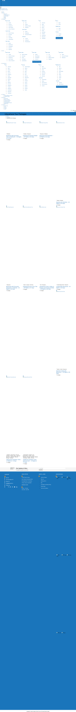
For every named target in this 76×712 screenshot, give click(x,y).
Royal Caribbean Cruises (8, 95)
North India (8, 52)
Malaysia (9, 82)
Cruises (3, 94)
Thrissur (5, 107)
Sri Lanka (9, 83)
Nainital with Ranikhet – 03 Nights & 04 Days (63, 202)
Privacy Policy (43, 486)
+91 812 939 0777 (5, 3)
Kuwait (60, 77)
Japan (9, 80)
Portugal (26, 80)
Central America (44, 84)
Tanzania (43, 74)
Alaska (43, 81)
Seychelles (43, 72)
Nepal (43, 24)
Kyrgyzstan (43, 36)
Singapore (9, 88)
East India (34, 52)
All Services (6, 98)
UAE (59, 66)
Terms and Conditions (44, 488)
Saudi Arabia (61, 71)
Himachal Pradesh (12, 56)
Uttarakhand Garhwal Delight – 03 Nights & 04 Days (30, 136)
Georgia (60, 33)
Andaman (10, 47)
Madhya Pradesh (28, 25)
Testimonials (6, 15)
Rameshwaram (27, 41)
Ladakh (10, 22)
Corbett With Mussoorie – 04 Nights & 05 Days (63, 287)
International (4, 63)
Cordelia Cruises (7, 96)
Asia (6, 64)
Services (3, 97)
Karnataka (10, 34)
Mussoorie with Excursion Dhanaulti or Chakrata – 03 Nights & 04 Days (13, 288)
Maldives (9, 79)
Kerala (10, 36)
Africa (40, 64)
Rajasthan (27, 27)
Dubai (59, 28)
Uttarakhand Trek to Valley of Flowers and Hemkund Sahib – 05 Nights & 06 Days (47, 288)
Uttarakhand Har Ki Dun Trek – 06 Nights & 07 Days (30, 287)
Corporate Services (7, 100)
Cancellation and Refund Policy (46, 484)
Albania (26, 68)
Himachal (10, 24)
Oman (60, 69)
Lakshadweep (11, 39)
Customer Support (44, 477)
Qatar (60, 72)
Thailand (43, 33)
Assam (26, 31)
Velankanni (27, 40)
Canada (43, 85)
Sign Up (3, 5)
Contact (3, 104)
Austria (26, 79)
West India (48, 52)
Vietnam (43, 25)
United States (44, 79)
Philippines (9, 85)
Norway (26, 85)
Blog (5, 17)
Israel (59, 29)
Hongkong (9, 74)
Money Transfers (7, 99)
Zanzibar (43, 71)
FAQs (5, 18)
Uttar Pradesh (11, 27)
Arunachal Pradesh (28, 34)
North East (61, 52)
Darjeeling (10, 49)
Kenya (60, 24)
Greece (26, 82)
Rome (26, 72)
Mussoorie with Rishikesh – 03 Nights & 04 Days (46, 136)
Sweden (26, 86)
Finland (26, 83)
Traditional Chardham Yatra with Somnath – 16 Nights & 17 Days (30, 461)
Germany (26, 76)
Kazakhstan (44, 35)
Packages (3, 19)
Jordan (60, 76)
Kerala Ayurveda (7, 101)
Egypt (59, 22)
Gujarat (26, 24)
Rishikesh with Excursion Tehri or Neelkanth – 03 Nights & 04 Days (13, 137)
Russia (43, 30)
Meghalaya (27, 33)
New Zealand (61, 84)
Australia (60, 82)
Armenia (43, 29)
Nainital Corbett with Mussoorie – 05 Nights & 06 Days (63, 372)
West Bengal (11, 44)
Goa (26, 22)
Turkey (26, 69)
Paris (25, 74)
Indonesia (43, 22)
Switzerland (27, 77)
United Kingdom (27, 66)
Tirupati (26, 38)
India (3, 50)
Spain (26, 71)
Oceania (57, 80)
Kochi (5, 106)
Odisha (10, 43)
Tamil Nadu (10, 37)
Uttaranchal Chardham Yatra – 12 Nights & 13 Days (13, 460)
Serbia (60, 35)
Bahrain (60, 68)
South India (21, 52)
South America (44, 82)
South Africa (44, 68)
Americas (41, 77)
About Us (5, 13)
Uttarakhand (11, 25)
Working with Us (6, 14)
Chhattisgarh (11, 46)
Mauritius (43, 76)
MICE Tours (6, 103)
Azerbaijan (43, 32)
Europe (23, 64)
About (3, 12)
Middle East (58, 64)
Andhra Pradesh (11, 33)
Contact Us (6, 105)
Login (3, 4)
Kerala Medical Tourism (8, 102)
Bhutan (43, 27)
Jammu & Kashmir (12, 29)
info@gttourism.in (5, 2)
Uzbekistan (43, 38)
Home (3, 11)
